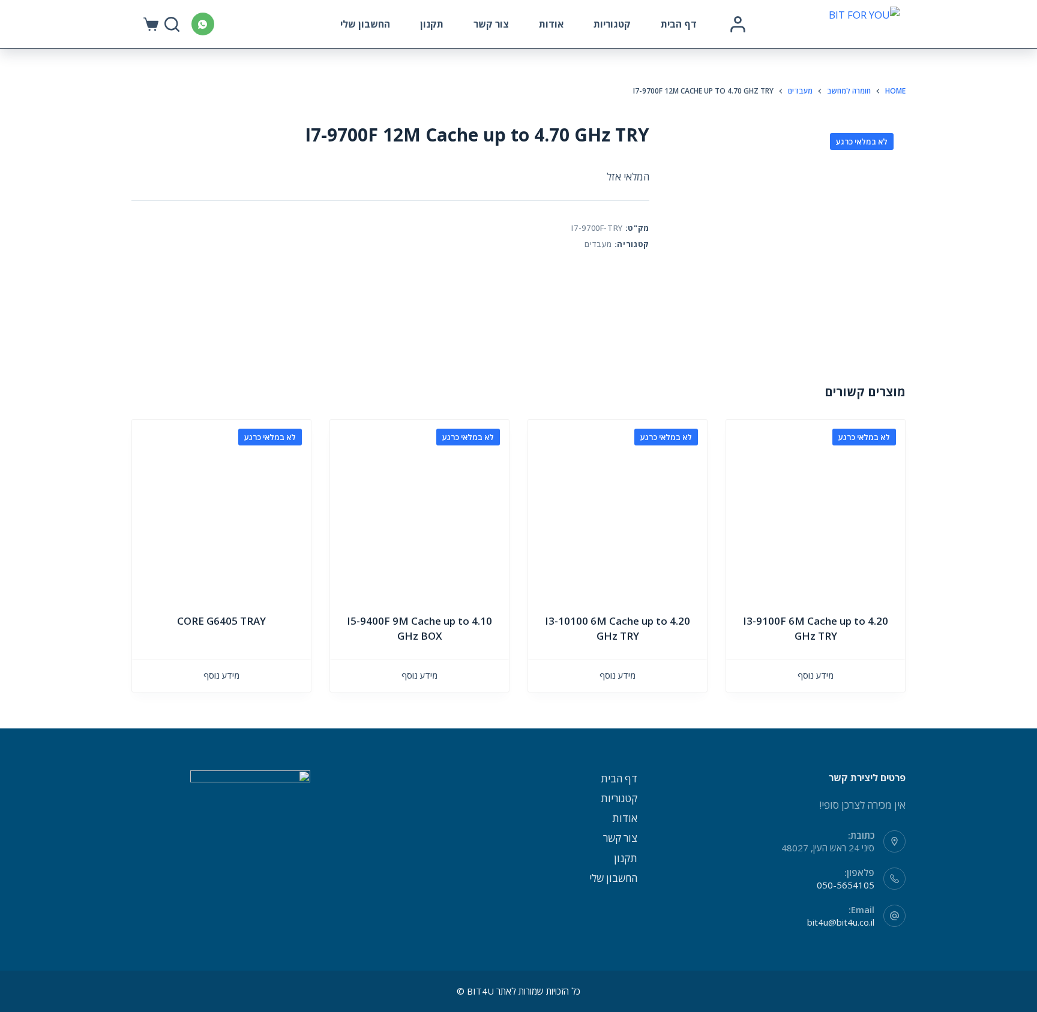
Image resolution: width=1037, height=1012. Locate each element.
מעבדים (598, 244)
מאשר (209, 980)
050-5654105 (845, 885)
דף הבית (679, 24)
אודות (551, 24)
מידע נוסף (816, 675)
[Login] (738, 24)
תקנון (431, 24)
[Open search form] (171, 24)
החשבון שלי (365, 24)
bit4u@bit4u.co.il (840, 922)
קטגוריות (612, 24)
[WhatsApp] (202, 24)
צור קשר (491, 24)
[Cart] (150, 24)
